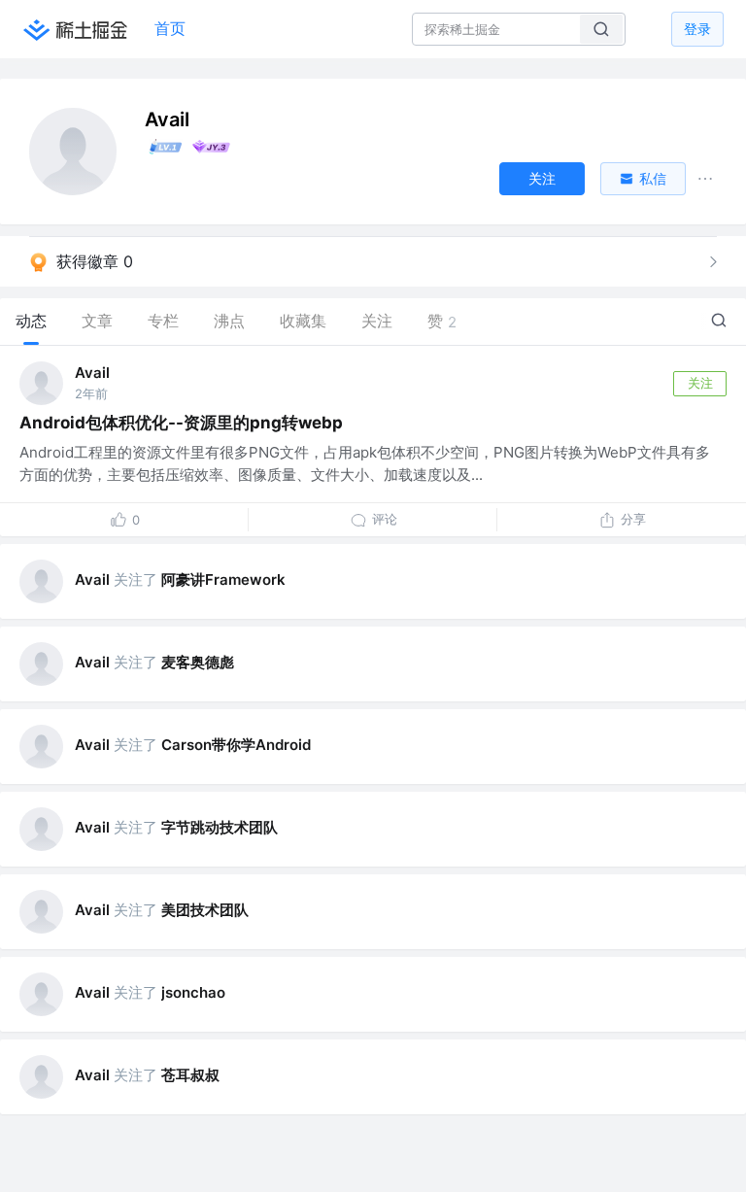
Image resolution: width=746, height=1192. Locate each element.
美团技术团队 (205, 910)
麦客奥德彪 (197, 662)
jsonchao (193, 992)
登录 (697, 28)
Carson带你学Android (236, 744)
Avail (92, 372)
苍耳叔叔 (190, 1075)
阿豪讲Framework (223, 579)
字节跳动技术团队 (219, 827)
